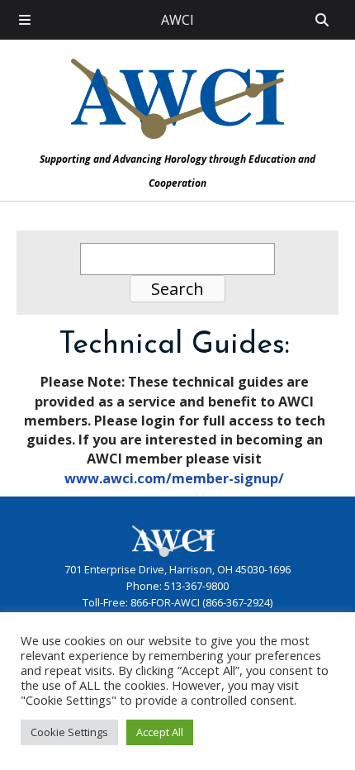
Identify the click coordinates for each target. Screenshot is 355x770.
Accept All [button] (159, 732)
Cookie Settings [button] (69, 732)
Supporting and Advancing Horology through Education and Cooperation (177, 171)
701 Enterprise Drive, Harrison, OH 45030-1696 (177, 570)
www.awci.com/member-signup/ (174, 478)
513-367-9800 (196, 586)
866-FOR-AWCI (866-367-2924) (201, 603)
